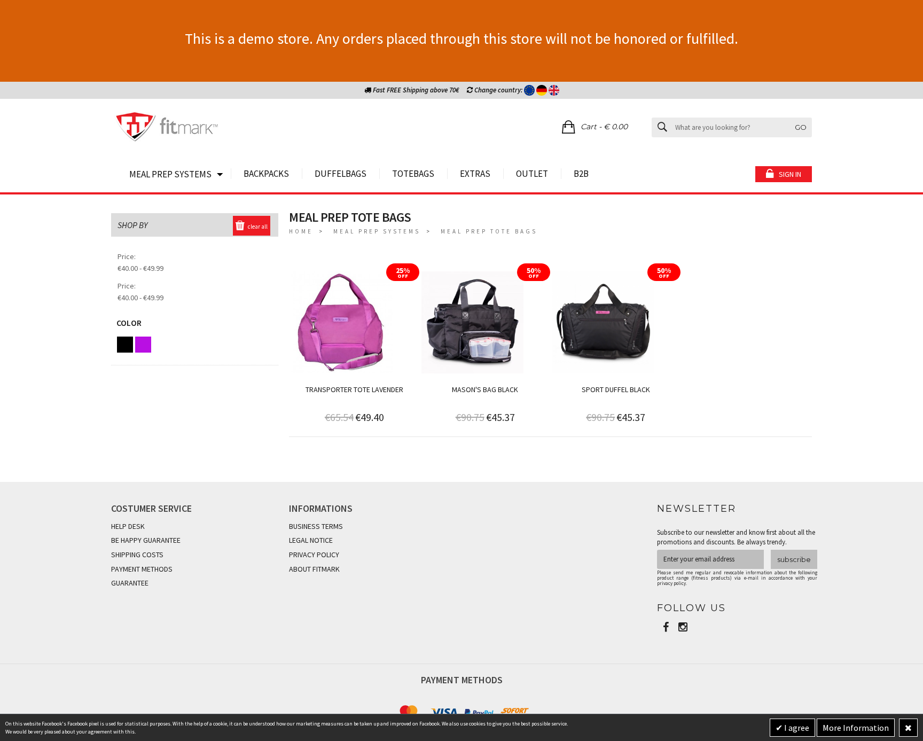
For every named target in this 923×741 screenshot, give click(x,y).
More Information (856, 727)
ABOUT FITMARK (314, 569)
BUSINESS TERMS (316, 526)
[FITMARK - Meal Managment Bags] (167, 128)
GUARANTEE (129, 583)
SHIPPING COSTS (137, 554)
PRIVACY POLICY (314, 554)
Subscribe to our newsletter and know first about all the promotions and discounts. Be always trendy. (736, 537)
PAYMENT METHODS (142, 569)
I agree (796, 727)
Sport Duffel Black (616, 389)
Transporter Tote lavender (354, 389)
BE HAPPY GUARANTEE (146, 540)
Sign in (790, 174)
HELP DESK (128, 526)
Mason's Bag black (485, 389)
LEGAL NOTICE (311, 540)
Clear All (258, 226)
